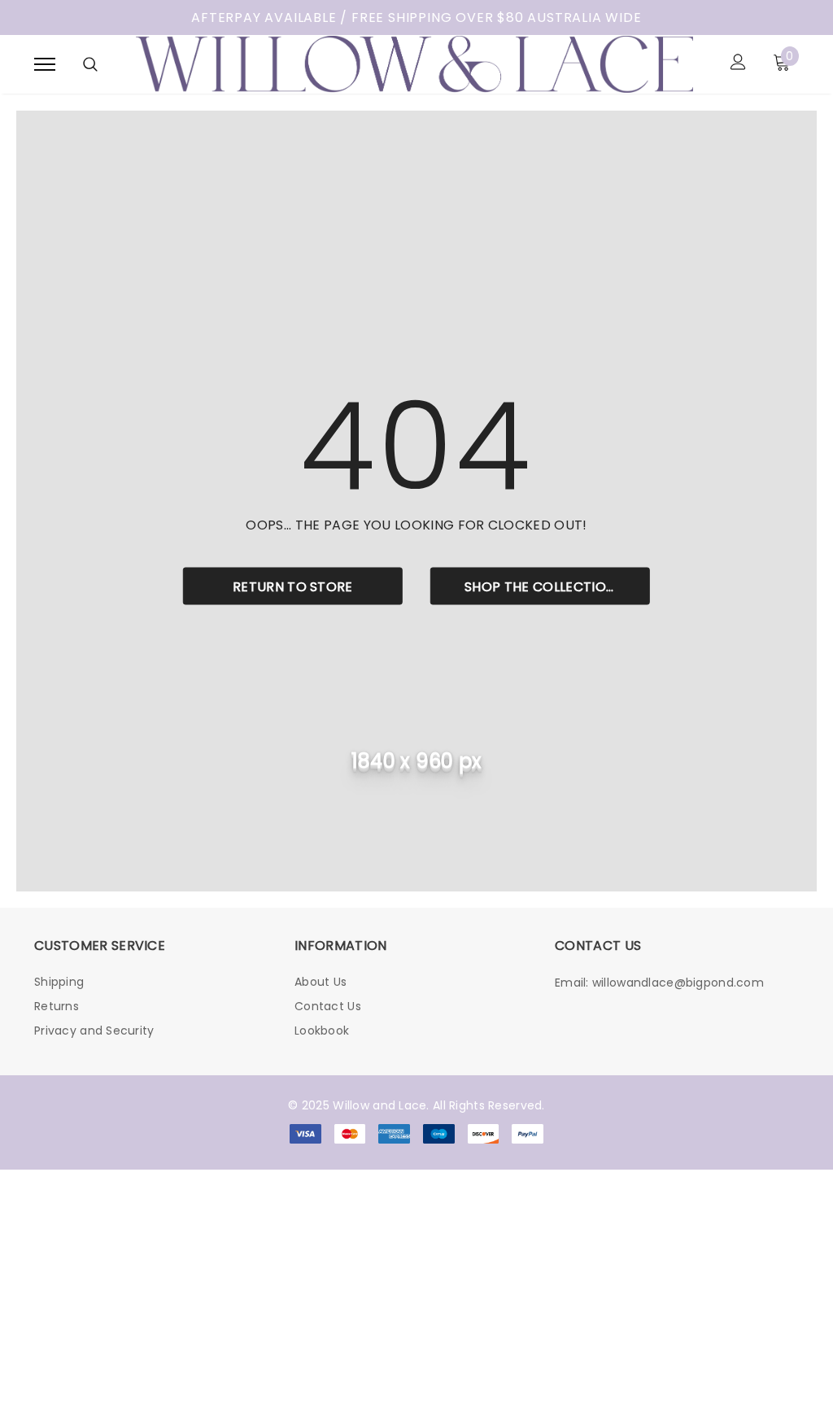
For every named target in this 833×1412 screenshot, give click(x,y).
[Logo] (414, 62)
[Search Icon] (90, 64)
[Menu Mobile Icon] (44, 64)
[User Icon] (738, 64)
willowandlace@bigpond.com (678, 982)
